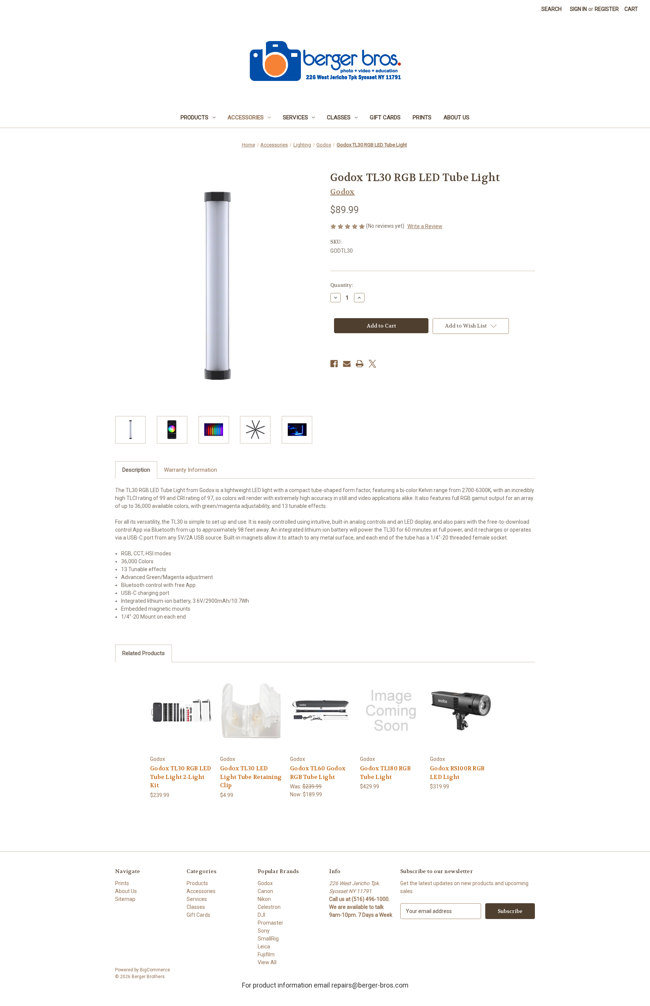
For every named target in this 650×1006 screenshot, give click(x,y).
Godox (265, 883)
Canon (265, 891)
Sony (264, 931)
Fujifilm (266, 954)
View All (267, 962)
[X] (372, 363)
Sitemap (125, 899)
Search (551, 9)
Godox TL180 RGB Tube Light (385, 773)
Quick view (181, 704)
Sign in (578, 9)
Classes (339, 117)
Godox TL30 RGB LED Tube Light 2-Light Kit (180, 777)
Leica (264, 947)
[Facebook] (334, 363)
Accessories (246, 117)
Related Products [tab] (143, 653)
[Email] (347, 363)
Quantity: (341, 285)
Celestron (269, 907)
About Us (456, 117)
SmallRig (268, 939)
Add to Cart (181, 717)
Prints (422, 117)
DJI (261, 915)
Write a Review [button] (424, 226)
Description (136, 469)
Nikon (264, 899)
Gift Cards (385, 117)
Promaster (270, 923)
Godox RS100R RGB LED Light (457, 773)
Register (607, 9)
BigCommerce (155, 969)
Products (194, 117)
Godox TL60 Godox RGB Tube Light (317, 773)
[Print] (359, 363)
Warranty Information (190, 469)
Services (295, 117)
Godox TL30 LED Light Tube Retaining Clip (251, 777)
